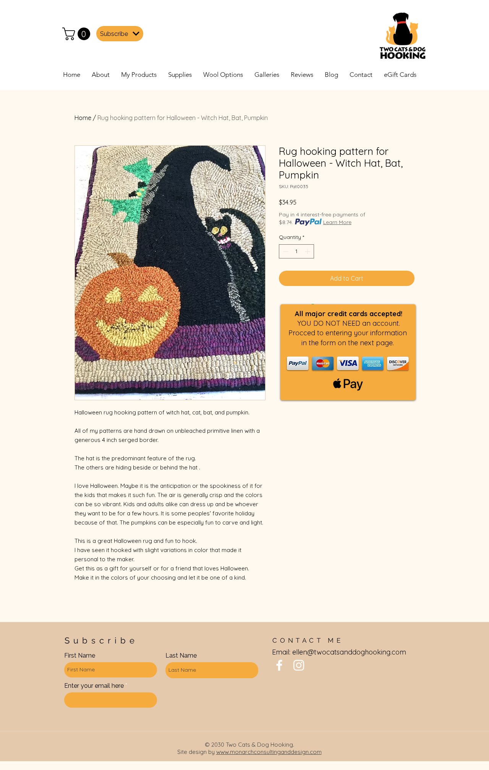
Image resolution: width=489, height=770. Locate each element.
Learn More (337, 222)
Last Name (181, 656)
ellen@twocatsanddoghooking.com (349, 652)
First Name (79, 656)
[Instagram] (298, 665)
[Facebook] (279, 665)
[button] (77, 34)
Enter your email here (94, 686)
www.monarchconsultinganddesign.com (269, 751)
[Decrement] (285, 251)
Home (82, 118)
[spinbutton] (296, 251)
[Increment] (308, 251)
